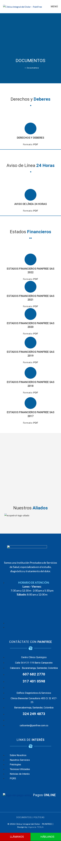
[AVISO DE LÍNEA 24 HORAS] (30, 195)
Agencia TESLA (36, 827)
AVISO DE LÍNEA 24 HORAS (30, 203)
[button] (30, 519)
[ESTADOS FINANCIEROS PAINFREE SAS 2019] (30, 342)
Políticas (39, 817)
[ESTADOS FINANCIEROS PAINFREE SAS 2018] (30, 373)
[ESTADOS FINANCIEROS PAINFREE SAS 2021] (30, 287)
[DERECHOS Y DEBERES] (30, 128)
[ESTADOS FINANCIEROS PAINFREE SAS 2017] (30, 403)
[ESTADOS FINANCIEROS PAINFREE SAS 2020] (30, 314)
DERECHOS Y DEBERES (30, 137)
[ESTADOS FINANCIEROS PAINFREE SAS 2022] (30, 259)
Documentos (33, 68)
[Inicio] (23, 68)
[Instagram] (30, 611)
